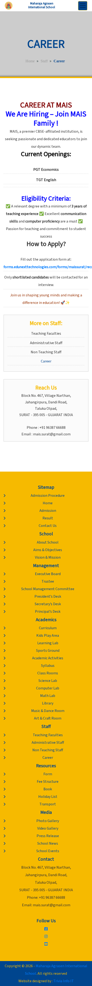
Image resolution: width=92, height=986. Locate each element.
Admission (47, 510)
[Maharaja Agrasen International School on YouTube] (46, 944)
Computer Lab (47, 688)
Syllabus (47, 665)
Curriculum (48, 628)
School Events (47, 851)
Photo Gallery (47, 820)
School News (47, 843)
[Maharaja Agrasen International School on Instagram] (46, 936)
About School (48, 542)
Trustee (48, 581)
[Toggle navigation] (82, 5)
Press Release (48, 836)
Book (47, 789)
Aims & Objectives (47, 550)
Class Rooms (47, 673)
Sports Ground (47, 650)
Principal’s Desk (47, 611)
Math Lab (47, 695)
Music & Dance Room (47, 710)
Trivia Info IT (63, 981)
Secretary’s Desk (48, 604)
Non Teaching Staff (46, 352)
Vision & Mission (48, 557)
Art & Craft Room (47, 718)
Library (47, 703)
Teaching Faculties (46, 333)
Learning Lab (47, 643)
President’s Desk (47, 596)
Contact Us (48, 525)
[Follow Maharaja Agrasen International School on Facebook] (46, 929)
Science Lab (47, 680)
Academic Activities (47, 658)
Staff (44, 61)
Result (47, 518)
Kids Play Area (47, 635)
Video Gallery (47, 828)
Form (47, 774)
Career (46, 361)
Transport (47, 804)
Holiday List (47, 796)
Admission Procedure (48, 495)
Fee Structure (48, 781)
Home (30, 61)
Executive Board (48, 573)
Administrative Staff (46, 343)
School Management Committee (47, 589)
